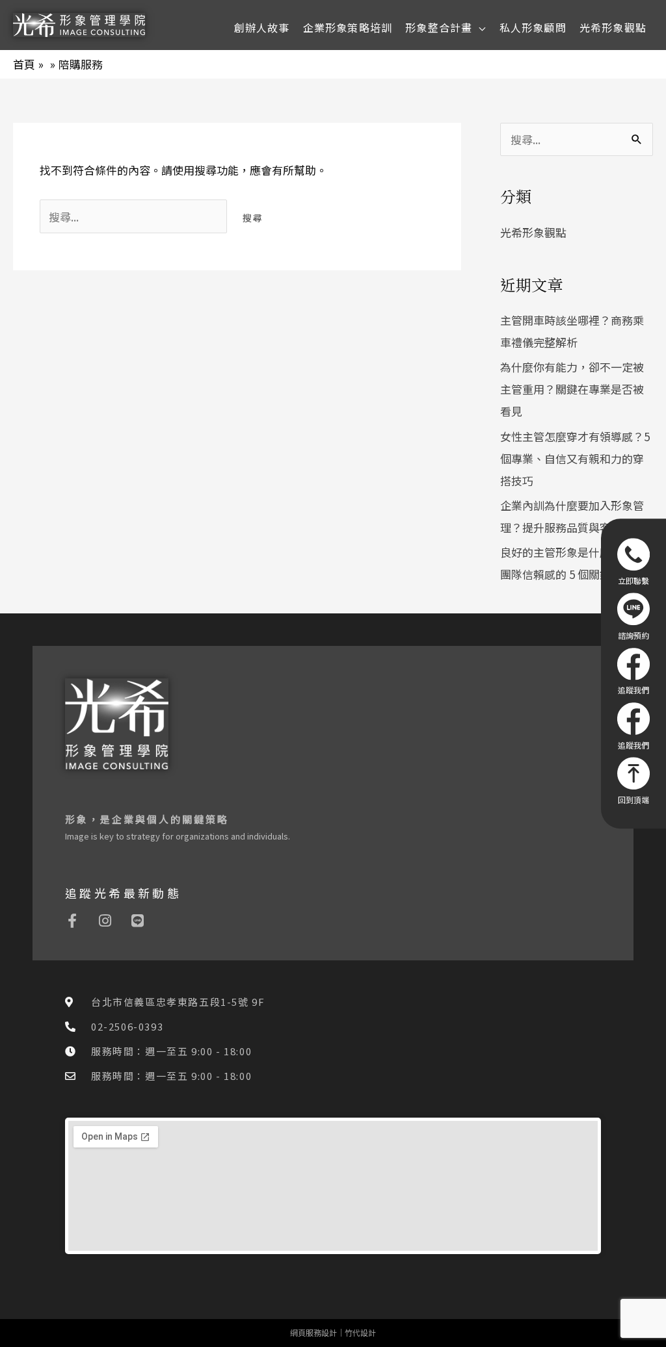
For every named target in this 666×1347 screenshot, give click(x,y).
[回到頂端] (633, 781)
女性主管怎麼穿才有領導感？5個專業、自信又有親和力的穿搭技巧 (575, 458)
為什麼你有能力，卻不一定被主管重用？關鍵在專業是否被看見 (572, 389)
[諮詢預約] (633, 616)
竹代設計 (360, 1332)
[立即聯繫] (633, 561)
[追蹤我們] (633, 671)
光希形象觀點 (533, 232)
